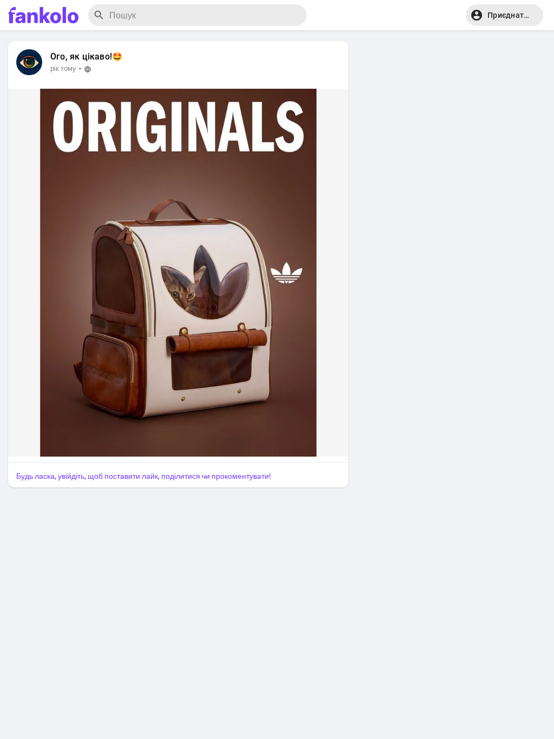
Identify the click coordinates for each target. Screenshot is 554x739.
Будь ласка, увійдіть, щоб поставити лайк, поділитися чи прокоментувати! (143, 476)
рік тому (63, 68)
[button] (504, 15)
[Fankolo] (43, 15)
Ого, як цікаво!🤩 (86, 57)
